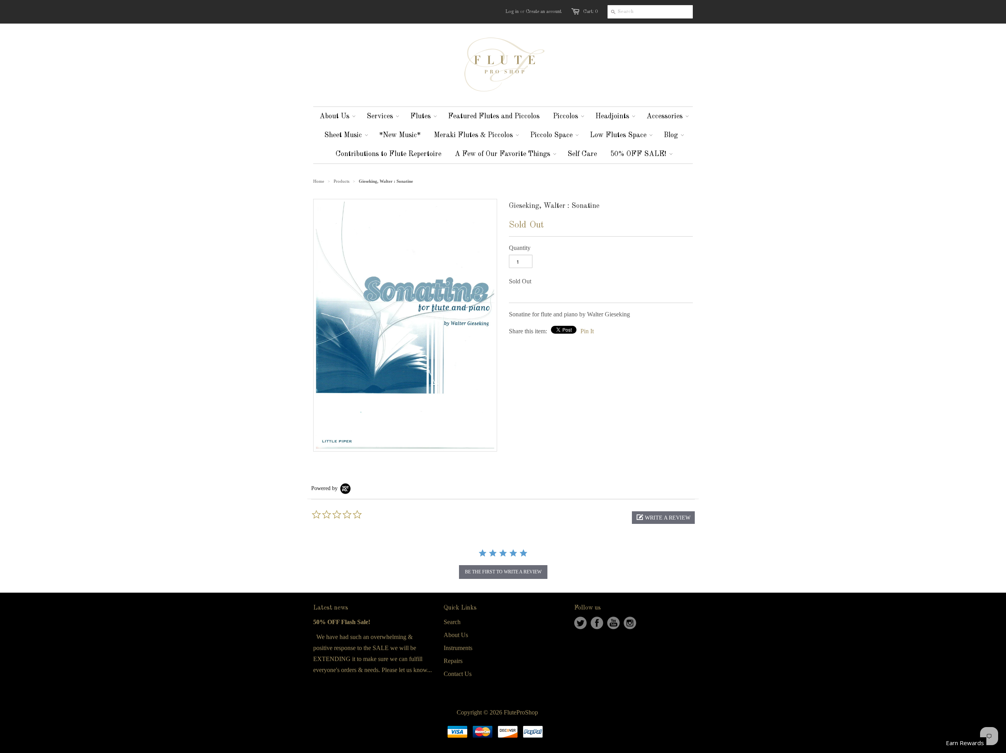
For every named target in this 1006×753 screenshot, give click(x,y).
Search (452, 622)
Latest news (330, 608)
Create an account (544, 11)
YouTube (613, 623)
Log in (512, 11)
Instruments (458, 648)
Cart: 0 (590, 11)
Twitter (580, 623)
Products (341, 181)
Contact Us (458, 673)
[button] (663, 517)
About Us (456, 635)
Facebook (597, 623)
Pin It (587, 331)
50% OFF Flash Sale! (341, 622)
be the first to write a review (503, 572)
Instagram (630, 623)
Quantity (520, 247)
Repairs (453, 660)
